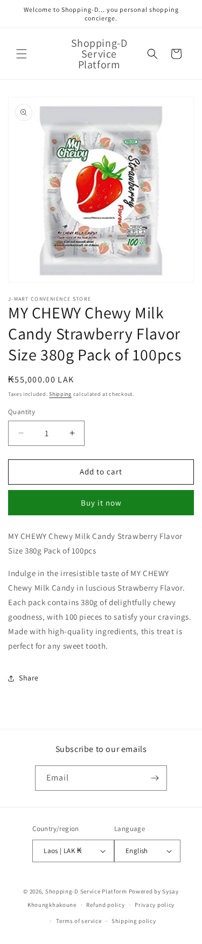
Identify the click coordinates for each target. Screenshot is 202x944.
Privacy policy (155, 904)
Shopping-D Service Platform (86, 891)
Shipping (60, 394)
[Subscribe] (154, 778)
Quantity (21, 411)
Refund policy (105, 904)
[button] (21, 54)
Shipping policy (134, 921)
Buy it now (101, 503)
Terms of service (78, 921)
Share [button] (29, 678)
